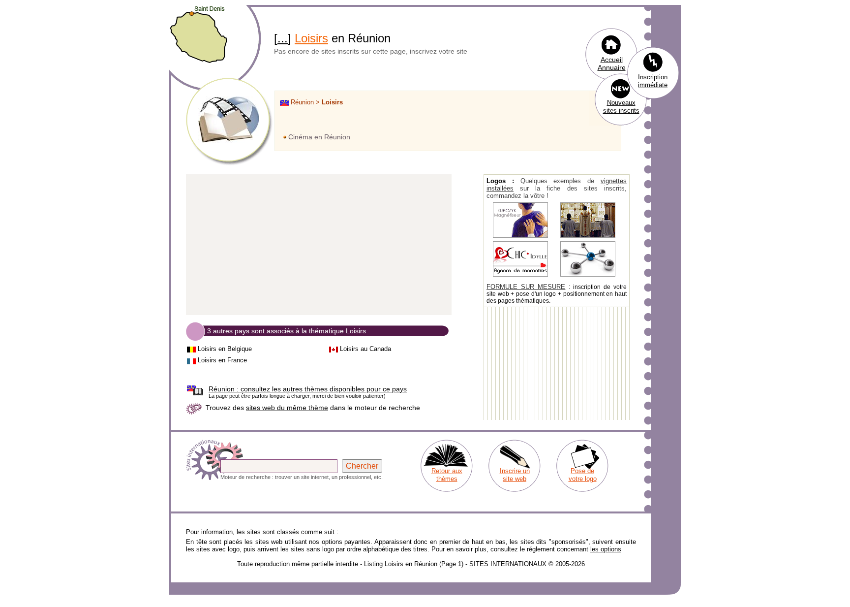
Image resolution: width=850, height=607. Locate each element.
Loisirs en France (222, 360)
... (282, 38)
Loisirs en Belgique (225, 348)
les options (605, 549)
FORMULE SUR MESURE (525, 286)
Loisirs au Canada (365, 348)
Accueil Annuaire (612, 63)
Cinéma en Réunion (319, 137)
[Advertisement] (319, 245)
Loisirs (311, 38)
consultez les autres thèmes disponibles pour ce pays (308, 389)
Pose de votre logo (583, 474)
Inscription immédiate (653, 81)
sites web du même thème (287, 408)
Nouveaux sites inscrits (621, 106)
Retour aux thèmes (446, 474)
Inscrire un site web (515, 474)
